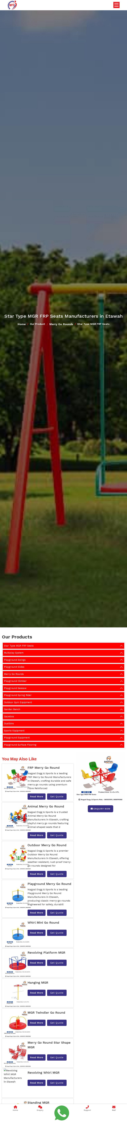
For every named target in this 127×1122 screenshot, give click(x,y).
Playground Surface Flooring (20, 744)
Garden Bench (12, 709)
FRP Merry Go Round (44, 768)
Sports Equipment (14, 730)
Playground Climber (15, 681)
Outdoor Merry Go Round (47, 845)
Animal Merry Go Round (46, 806)
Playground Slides (14, 666)
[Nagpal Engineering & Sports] (12, 5)
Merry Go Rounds (61, 324)
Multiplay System (14, 652)
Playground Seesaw (15, 688)
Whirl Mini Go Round (43, 922)
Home (22, 324)
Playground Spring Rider (18, 695)
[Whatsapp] (61, 1113)
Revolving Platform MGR (46, 952)
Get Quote (57, 796)
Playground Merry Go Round (49, 884)
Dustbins (9, 723)
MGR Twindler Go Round (46, 1012)
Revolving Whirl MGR (43, 1072)
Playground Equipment (17, 737)
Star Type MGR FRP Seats (19, 645)
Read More (36, 796)
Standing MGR (38, 1102)
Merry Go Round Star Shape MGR (49, 1045)
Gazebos (9, 716)
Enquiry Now (102, 808)
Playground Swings (15, 659)
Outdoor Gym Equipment (18, 702)
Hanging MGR (38, 982)
